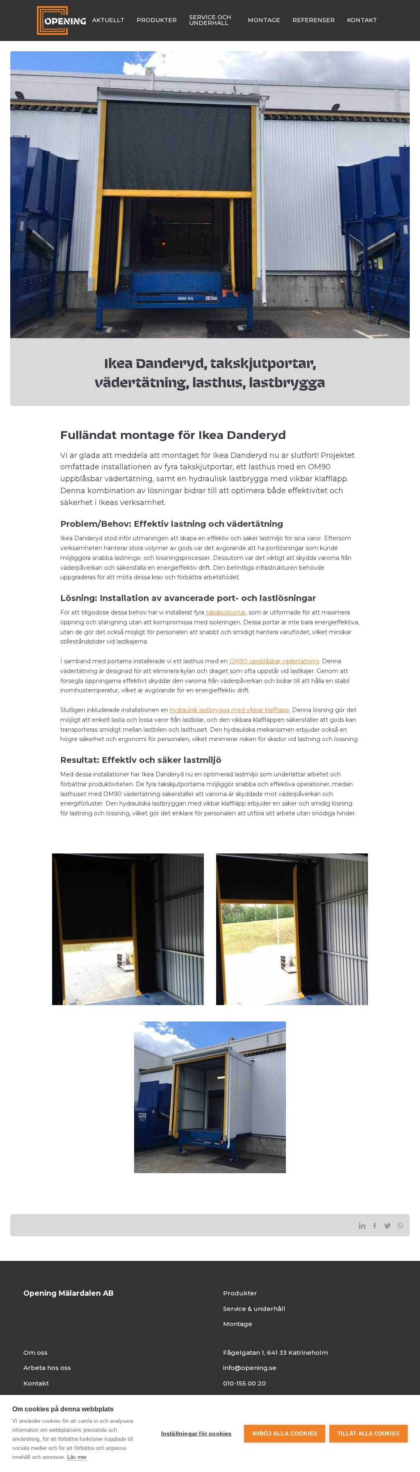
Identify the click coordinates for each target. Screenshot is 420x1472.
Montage (237, 1324)
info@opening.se (249, 1368)
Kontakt (36, 1383)
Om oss (35, 1352)
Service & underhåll (254, 1309)
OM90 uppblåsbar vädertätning (274, 661)
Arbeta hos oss (47, 1368)
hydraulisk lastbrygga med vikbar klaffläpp (229, 710)
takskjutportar (226, 612)
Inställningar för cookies (196, 1434)
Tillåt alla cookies (368, 1434)
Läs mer (77, 1457)
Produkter (240, 1293)
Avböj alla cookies (284, 1434)
